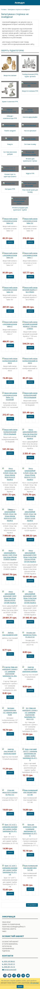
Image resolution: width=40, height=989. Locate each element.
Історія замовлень (10, 944)
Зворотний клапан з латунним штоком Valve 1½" (30, 228)
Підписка (6, 951)
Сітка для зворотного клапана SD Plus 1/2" (10, 799)
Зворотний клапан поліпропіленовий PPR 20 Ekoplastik (30, 403)
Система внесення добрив (10, 153)
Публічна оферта (9, 929)
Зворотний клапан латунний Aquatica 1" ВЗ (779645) (29, 297)
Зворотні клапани (10, 75)
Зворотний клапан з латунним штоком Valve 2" (10, 332)
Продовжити (32, 905)
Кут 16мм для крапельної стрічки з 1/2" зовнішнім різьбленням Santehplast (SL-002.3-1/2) (30, 726)
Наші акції (6, 922)
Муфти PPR (30, 173)
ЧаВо (4, 931)
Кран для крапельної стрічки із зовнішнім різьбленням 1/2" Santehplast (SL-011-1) (30, 842)
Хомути (10, 144)
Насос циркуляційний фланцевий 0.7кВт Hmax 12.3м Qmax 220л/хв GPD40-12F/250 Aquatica (30, 569)
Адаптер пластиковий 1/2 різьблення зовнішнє (30, 677)
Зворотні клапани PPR (30, 91)
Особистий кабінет (10, 942)
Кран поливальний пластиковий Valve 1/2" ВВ (30, 800)
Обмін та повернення (11, 924)
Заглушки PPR (10, 189)
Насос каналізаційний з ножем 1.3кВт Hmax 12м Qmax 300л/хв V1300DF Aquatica (10, 566)
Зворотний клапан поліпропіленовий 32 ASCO (29, 368)
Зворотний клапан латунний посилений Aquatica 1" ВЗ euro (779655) (30, 335)
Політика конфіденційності (13, 927)
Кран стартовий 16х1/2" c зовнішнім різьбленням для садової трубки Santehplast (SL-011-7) (30, 767)
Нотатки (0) (7, 946)
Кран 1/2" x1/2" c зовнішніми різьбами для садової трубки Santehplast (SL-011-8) (10, 840)
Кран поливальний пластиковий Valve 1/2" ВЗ (30, 875)
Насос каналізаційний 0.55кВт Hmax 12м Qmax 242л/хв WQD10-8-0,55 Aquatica (10, 487)
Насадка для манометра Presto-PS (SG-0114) (30, 642)
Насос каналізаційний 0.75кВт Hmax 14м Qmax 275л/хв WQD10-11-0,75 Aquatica (30, 487)
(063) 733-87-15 (9, 964)
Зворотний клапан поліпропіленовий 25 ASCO (9, 368)
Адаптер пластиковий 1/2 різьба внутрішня (10, 758)
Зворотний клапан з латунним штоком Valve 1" (30, 263)
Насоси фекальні (30, 131)
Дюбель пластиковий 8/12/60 (10, 639)
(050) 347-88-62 (9, 961)
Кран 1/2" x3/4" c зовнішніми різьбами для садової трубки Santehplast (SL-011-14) (9, 882)
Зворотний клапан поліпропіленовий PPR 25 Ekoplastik (10, 439)
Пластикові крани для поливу (30, 191)
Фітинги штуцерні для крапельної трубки (20, 209)
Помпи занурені (10, 131)
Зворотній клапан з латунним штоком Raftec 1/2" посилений (10, 405)
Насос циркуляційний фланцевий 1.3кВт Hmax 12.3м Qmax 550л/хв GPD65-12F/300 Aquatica (30, 610)
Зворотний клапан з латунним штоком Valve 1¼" (10, 297)
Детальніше (34, 983)
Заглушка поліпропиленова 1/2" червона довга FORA (10, 720)
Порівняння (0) (8, 949)
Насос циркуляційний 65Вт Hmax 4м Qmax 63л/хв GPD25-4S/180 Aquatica (30, 445)
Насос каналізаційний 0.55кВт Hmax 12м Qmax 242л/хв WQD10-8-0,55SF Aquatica (10, 528)
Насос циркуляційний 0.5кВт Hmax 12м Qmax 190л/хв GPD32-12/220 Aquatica (30, 527)
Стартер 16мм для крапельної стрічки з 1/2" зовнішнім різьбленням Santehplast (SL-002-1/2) (9, 685)
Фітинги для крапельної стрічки (30, 160)
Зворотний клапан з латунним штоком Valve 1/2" (10, 228)
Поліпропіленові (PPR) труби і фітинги (30, 75)
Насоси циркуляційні (30, 117)
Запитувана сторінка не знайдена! (19, 9)
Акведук (20, 2)
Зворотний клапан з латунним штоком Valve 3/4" (10, 263)
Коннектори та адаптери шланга (10, 175)
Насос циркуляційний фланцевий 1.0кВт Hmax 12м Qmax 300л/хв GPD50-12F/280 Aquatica (10, 610)
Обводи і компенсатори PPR (10, 117)
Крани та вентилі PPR (10, 102)
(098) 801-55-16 (9, 967)
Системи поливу (30, 144)
